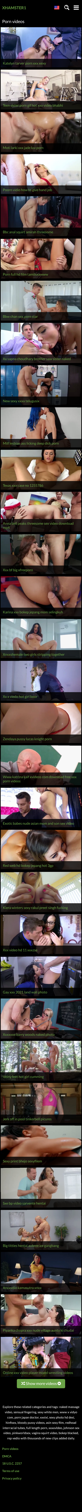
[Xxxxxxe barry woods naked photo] (41, 1038)
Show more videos (41, 1383)
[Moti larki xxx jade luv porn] (41, 152)
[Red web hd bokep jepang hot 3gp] (41, 869)
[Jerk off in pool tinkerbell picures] (41, 1123)
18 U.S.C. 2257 (12, 1463)
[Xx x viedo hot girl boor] (41, 701)
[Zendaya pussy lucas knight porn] (41, 743)
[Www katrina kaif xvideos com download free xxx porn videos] (41, 785)
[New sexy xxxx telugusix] (41, 405)
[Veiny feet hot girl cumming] (41, 1081)
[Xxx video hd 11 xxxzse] (41, 954)
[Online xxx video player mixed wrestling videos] (41, 1377)
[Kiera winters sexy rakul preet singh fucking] (41, 912)
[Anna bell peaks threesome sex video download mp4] (41, 532)
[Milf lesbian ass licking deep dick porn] (41, 447)
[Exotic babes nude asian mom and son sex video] (41, 827)
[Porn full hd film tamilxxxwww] (41, 278)
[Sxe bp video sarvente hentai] (41, 1207)
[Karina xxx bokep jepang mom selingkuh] (41, 616)
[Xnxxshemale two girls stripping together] (41, 658)
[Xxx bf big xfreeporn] (41, 574)
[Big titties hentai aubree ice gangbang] (41, 1250)
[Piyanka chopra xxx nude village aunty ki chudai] (41, 1334)
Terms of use (10, 1471)
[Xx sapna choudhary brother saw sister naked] (41, 363)
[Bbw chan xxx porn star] (41, 320)
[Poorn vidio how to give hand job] (41, 194)
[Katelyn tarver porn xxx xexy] (41, 67)
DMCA (6, 1456)
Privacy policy (11, 1478)
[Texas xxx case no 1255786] (41, 489)
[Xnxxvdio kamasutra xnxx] (41, 1292)
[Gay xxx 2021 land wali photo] (41, 996)
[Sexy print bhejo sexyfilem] (41, 1165)
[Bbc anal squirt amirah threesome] (41, 236)
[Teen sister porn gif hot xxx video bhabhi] (41, 109)
